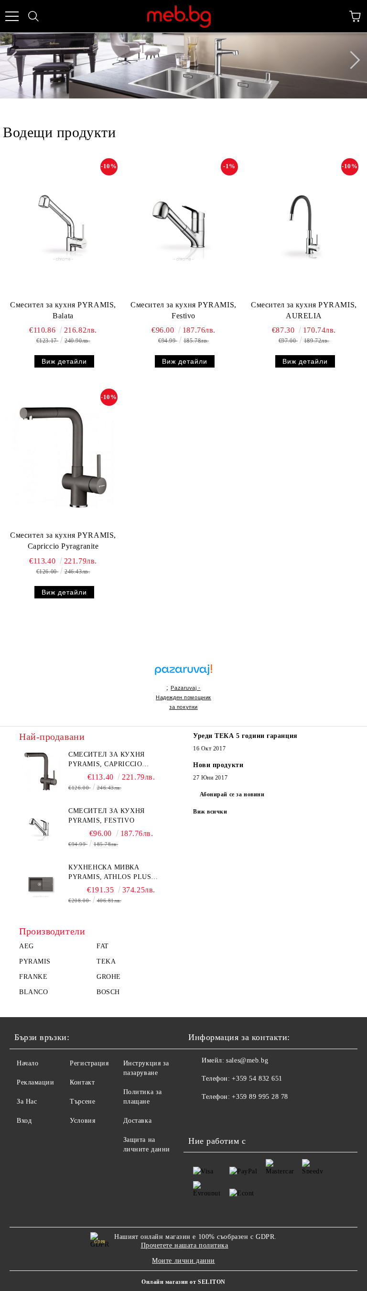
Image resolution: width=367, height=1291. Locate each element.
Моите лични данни (183, 1260)
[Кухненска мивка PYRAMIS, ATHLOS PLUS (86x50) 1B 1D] (40, 884)
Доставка (137, 1120)
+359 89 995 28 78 (260, 1096)
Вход (24, 1120)
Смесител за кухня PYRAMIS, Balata (63, 310)
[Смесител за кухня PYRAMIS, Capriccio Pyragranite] (63, 457)
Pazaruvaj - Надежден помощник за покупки (183, 697)
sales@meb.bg (247, 1060)
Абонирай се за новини (232, 794)
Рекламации (35, 1082)
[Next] (351, 60)
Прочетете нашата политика (184, 1245)
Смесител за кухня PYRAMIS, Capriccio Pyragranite (63, 540)
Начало (27, 1063)
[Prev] (16, 60)
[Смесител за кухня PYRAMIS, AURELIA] (304, 227)
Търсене (82, 1101)
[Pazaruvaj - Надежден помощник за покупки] (183, 659)
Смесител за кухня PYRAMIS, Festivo (183, 310)
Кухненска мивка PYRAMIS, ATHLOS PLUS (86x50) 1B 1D (109, 873)
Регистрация (89, 1063)
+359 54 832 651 (257, 1078)
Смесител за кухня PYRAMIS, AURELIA (304, 310)
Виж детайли (64, 361)
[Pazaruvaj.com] (183, 673)
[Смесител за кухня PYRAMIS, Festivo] (183, 227)
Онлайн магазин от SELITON (183, 1282)
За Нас (27, 1101)
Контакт (82, 1082)
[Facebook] (200, 1116)
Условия (82, 1120)
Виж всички (210, 811)
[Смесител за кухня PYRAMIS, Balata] (63, 227)
